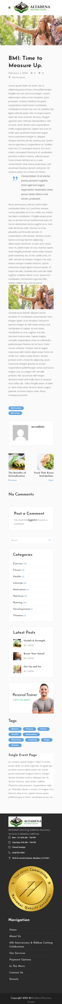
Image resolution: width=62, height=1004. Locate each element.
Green (43, 729)
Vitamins (18, 615)
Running (17, 602)
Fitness (17, 570)
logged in (32, 519)
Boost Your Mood (34, 654)
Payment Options (20, 959)
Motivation (18, 77)
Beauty (15, 729)
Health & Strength (34, 641)
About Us (15, 936)
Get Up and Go (32, 667)
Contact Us (16, 972)
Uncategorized (21, 609)
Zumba (15, 745)
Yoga (46, 740)
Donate (14, 979)
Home (13, 930)
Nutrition (15, 413)
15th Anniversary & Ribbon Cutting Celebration (31, 945)
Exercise (17, 563)
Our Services (17, 953)
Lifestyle (18, 583)
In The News (17, 966)
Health (17, 576)
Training (32, 740)
